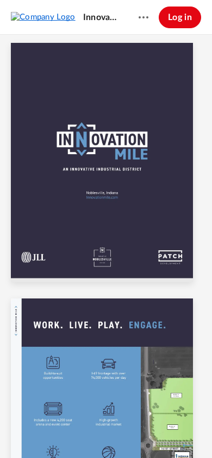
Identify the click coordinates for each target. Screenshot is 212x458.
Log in (180, 17)
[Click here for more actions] (143, 17)
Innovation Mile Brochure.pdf (100, 17)
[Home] (43, 16)
